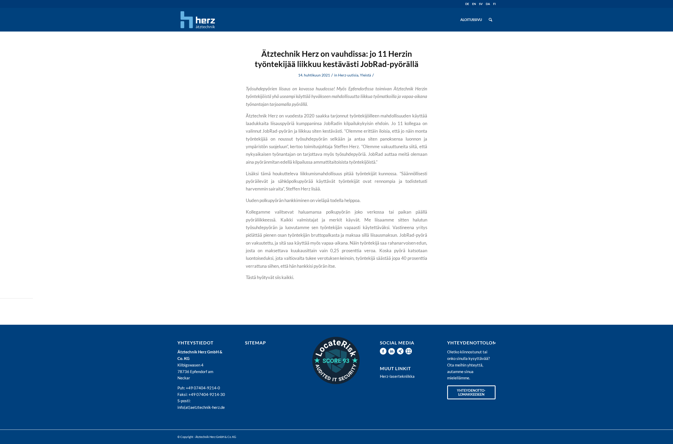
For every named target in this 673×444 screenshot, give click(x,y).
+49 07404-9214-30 (206, 394)
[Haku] (490, 19)
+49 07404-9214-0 (203, 387)
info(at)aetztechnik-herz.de (201, 407)
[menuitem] (471, 19)
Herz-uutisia (348, 75)
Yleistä (365, 75)
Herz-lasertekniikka (397, 376)
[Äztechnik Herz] (197, 19)
